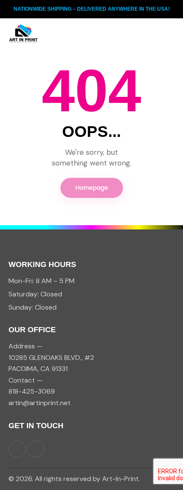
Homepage (91, 187)
